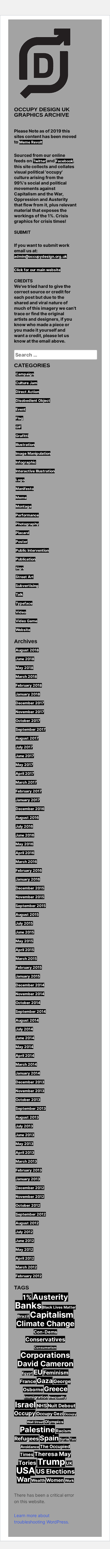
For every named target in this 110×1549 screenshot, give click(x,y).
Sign (20, 568)
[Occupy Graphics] (45, 64)
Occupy (24, 1413)
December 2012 (30, 1187)
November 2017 (30, 711)
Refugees (26, 1438)
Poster (22, 541)
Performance (27, 515)
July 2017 (24, 747)
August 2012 (27, 1223)
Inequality (57, 1397)
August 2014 (27, 1020)
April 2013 (25, 1152)
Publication (25, 559)
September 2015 (31, 905)
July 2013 (24, 1126)
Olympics (54, 1421)
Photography (27, 524)
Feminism (55, 1372)
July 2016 (24, 826)
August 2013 (27, 1117)
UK (69, 1463)
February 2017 (29, 791)
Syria (64, 1439)
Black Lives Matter (59, 1307)
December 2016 (30, 808)
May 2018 (24, 667)
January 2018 (28, 694)
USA (25, 1470)
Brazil (23, 1316)
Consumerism (45, 1348)
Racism (63, 1430)
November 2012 (30, 1196)
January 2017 (28, 800)
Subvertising (27, 585)
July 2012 (24, 1232)
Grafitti (22, 435)
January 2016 (28, 879)
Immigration (36, 1397)
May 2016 (24, 844)
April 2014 (25, 1055)
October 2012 (28, 1205)
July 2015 (24, 923)
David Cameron (45, 1363)
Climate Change (45, 1323)
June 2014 (25, 1038)
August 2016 (27, 817)
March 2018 (26, 676)
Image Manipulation (33, 453)
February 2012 (29, 1276)
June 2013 (25, 1135)
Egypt (27, 1373)
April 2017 (25, 773)
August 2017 (27, 738)
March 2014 (26, 1064)
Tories (27, 1462)
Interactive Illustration (35, 471)
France (28, 1381)
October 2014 (28, 1002)
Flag (19, 418)
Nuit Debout (61, 1406)
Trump (51, 1461)
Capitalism (51, 1314)
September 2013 (31, 1108)
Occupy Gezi (49, 1413)
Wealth (38, 1480)
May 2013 (24, 1143)
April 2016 (25, 852)
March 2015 (26, 958)
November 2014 (30, 994)
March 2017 (26, 782)
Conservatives (45, 1339)
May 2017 (24, 764)
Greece (56, 1389)
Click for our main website (37, 269)
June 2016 (25, 835)
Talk (19, 594)
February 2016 (29, 870)
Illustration (25, 444)
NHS (42, 1406)
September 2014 (31, 1011)
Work (69, 1480)
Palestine (37, 1429)
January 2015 (28, 976)
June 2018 (25, 659)
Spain (49, 1438)
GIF (18, 427)
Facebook (64, 161)
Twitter (39, 161)
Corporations (45, 1355)
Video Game (26, 621)
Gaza (45, 1381)
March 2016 (26, 861)
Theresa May (52, 1454)
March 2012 (26, 1267)
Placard (22, 532)
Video (21, 612)
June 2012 (25, 1240)
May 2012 (24, 1249)
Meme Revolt (30, 142)
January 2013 (28, 1179)
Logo (20, 480)
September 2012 (31, 1214)
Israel (25, 1404)
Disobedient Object (33, 400)
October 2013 (28, 1099)
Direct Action (27, 391)
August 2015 (27, 914)
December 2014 (30, 985)
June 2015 (25, 932)
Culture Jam (26, 383)
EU (38, 1372)
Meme (21, 497)
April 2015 (25, 949)
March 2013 (26, 1161)
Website (23, 629)
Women (55, 1480)
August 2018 (27, 650)
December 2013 (30, 1082)
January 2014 (28, 1073)
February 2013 (29, 1170)
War (23, 1479)
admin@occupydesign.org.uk (40, 256)
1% (27, 1297)
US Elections (55, 1471)
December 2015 (30, 888)
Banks (28, 1305)
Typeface (24, 603)
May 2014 (24, 1046)
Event (21, 409)
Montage (23, 506)
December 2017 (30, 703)
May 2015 (24, 941)
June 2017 (25, 756)
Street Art (25, 576)
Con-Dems (45, 1331)
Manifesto (25, 488)
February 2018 (29, 685)
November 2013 (30, 1090)
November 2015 (30, 897)
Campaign (25, 374)
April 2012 (25, 1258)
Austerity (50, 1297)
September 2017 (31, 729)
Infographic (26, 462)
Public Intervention (32, 550)
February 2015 (29, 967)
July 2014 (24, 1029)
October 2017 (28, 720)
